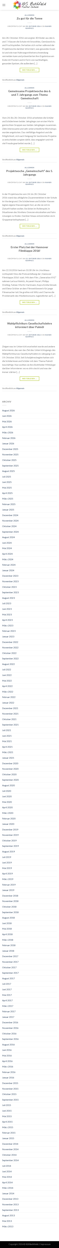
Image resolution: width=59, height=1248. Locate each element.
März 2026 (7, 432)
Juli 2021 (6, 730)
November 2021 (10, 713)
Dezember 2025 (10, 449)
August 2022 (8, 664)
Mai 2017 (7, 995)
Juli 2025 (6, 476)
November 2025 (10, 454)
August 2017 (8, 978)
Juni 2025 (7, 482)
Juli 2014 (6, 1165)
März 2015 (7, 1127)
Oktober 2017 (9, 967)
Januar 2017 (8, 1017)
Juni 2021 (7, 735)
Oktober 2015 (9, 1094)
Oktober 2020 (9, 774)
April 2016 (7, 1061)
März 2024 (7, 559)
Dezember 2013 (10, 1198)
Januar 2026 (8, 443)
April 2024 (7, 553)
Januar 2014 (8, 1193)
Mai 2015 (7, 1116)
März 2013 (7, 1226)
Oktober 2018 (9, 906)
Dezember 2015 (10, 1083)
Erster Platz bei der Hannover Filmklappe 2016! (29, 248)
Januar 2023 (8, 636)
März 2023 (7, 625)
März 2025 (7, 498)
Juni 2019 (7, 862)
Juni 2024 (7, 542)
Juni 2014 (7, 1171)
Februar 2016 (8, 1072)
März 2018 (7, 939)
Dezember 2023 (10, 575)
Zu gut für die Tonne (29, 18)
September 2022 (10, 658)
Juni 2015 (7, 1110)
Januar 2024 (8, 570)
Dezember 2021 (10, 708)
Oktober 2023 (9, 586)
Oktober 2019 (9, 840)
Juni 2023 (7, 608)
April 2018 (7, 934)
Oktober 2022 (9, 653)
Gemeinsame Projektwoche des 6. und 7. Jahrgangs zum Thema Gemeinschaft (29, 94)
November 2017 (10, 961)
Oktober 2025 (9, 460)
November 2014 (10, 1149)
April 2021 (7, 746)
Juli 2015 (6, 1105)
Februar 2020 (8, 818)
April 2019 (7, 873)
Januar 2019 (8, 890)
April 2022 (7, 686)
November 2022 (10, 647)
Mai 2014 (7, 1176)
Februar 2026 (8, 438)
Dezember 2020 (10, 763)
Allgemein (29, 15)
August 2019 (8, 851)
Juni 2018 (7, 923)
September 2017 (10, 972)
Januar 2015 (8, 1138)
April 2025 (7, 493)
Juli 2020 (6, 791)
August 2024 (8, 537)
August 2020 (8, 785)
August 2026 (8, 410)
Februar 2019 (8, 884)
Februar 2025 (8, 504)
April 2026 (7, 426)
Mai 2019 (7, 868)
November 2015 (10, 1088)
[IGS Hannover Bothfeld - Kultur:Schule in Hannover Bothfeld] (29, 5)
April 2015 (7, 1121)
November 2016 (10, 1028)
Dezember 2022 (10, 642)
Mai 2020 (7, 802)
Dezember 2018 (10, 895)
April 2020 (7, 807)
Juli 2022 (6, 669)
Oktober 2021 (9, 719)
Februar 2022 (8, 697)
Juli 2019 (6, 857)
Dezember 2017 (10, 956)
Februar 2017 (8, 1011)
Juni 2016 (7, 1050)
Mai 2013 (7, 1221)
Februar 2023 (8, 631)
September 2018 (10, 912)
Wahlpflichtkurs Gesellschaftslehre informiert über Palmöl (29, 325)
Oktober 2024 (9, 526)
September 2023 (10, 592)
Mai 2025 (7, 487)
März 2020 (7, 813)
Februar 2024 (8, 564)
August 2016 (8, 1044)
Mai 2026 (7, 421)
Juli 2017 (6, 983)
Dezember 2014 (10, 1143)
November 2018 (10, 901)
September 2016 (10, 1039)
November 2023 (10, 581)
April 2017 (7, 1000)
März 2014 (7, 1187)
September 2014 (10, 1160)
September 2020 (10, 779)
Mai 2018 (7, 928)
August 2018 (8, 917)
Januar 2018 (8, 950)
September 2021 (10, 724)
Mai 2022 (7, 680)
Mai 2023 (7, 614)
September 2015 (10, 1099)
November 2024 (10, 520)
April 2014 (7, 1182)
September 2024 (10, 531)
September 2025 (10, 465)
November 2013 (10, 1204)
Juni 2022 (7, 675)
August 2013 (8, 1215)
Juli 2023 (6, 603)
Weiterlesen (29, 70)
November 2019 (10, 835)
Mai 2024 (7, 548)
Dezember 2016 (10, 1022)
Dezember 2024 (10, 515)
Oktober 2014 (9, 1154)
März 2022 (7, 691)
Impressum (45, 1244)
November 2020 (10, 768)
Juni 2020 (7, 796)
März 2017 (7, 1006)
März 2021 (7, 752)
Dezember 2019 (10, 829)
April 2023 (7, 619)
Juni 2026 (7, 415)
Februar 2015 (8, 1132)
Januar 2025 (8, 509)
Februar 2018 (8, 945)
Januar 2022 (8, 702)
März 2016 (7, 1066)
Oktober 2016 (9, 1033)
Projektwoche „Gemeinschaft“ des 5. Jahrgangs (29, 172)
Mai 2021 (7, 741)
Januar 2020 (8, 824)
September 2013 (10, 1210)
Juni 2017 (7, 989)
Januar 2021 (8, 757)
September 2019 (10, 846)
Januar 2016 (8, 1077)
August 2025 (8, 471)
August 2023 (8, 597)
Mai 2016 (7, 1055)
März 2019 (7, 879)
